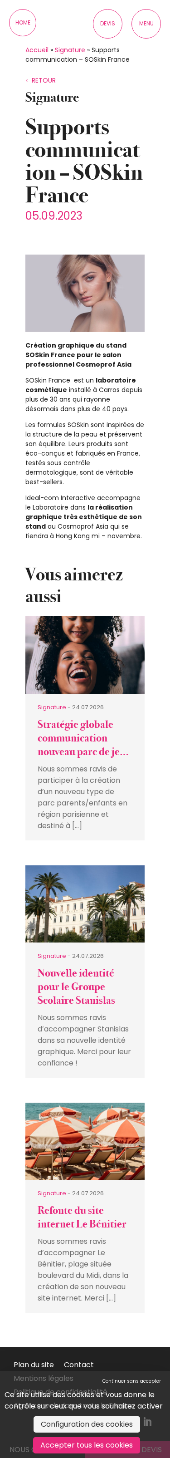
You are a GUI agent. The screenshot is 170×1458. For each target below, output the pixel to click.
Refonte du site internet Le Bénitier (82, 1217)
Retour (44, 80)
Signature (70, 49)
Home (22, 22)
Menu (146, 23)
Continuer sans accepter (131, 1381)
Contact (79, 1366)
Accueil (37, 49)
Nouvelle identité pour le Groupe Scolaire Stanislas (76, 987)
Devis (107, 23)
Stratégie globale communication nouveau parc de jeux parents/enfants (84, 745)
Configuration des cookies (87, 1424)
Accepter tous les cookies (86, 1445)
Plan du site (34, 1366)
